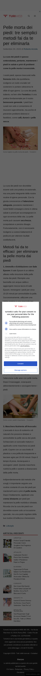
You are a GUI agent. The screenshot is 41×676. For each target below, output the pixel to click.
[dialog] (20, 338)
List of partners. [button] (25, 346)
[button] (20, 333)
